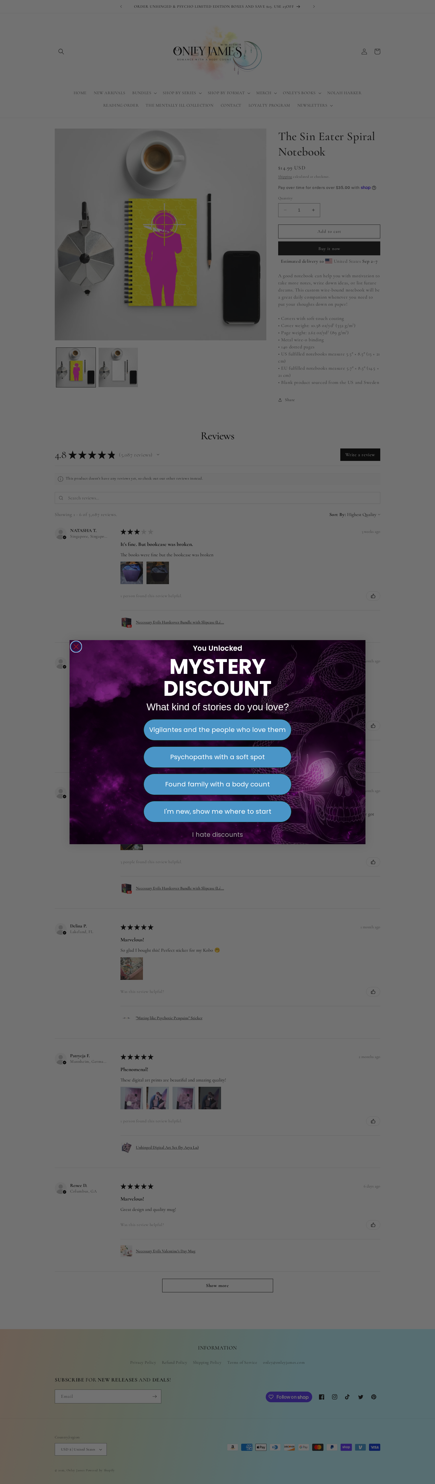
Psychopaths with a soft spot (217, 757)
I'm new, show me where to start (217, 811)
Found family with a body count (217, 784)
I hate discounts (217, 834)
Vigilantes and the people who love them (217, 729)
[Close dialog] (76, 646)
